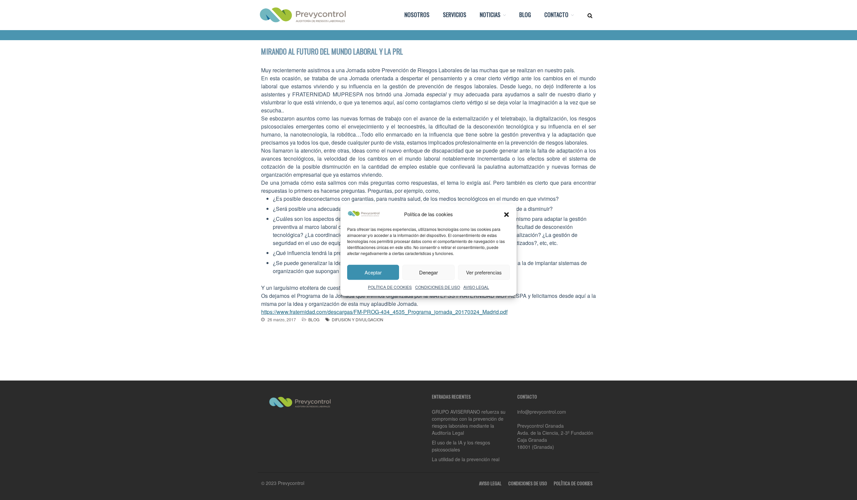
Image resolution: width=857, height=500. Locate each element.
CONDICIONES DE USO (437, 287)
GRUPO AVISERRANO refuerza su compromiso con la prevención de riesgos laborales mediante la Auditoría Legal (468, 422)
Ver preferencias (484, 272)
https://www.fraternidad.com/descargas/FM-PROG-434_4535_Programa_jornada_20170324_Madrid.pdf (384, 312)
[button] (506, 214)
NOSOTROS (417, 14)
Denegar (428, 272)
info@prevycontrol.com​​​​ (541, 411)
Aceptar (373, 272)
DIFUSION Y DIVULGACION (357, 319)
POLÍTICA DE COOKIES (390, 287)
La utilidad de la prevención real (465, 459)
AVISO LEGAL (476, 287)
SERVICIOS (454, 14)
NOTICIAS (490, 14)
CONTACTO (556, 14)
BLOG (525, 14)
